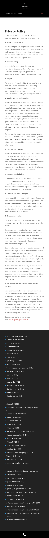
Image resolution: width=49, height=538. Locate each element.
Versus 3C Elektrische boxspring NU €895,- (22, 471)
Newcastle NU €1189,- (14, 459)
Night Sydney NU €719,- (15, 385)
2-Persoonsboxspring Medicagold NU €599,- (23, 510)
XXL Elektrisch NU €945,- (15, 478)
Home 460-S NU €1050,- (15, 371)
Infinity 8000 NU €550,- (15, 499)
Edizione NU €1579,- (14, 438)
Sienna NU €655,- (13, 404)
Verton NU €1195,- (13, 456)
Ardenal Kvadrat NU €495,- (16, 340)
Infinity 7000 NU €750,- (15, 496)
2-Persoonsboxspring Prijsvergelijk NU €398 (23, 503)
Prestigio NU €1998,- (14, 449)
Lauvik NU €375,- (12, 378)
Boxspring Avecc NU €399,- (16, 336)
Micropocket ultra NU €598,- (17, 520)
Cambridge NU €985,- (14, 347)
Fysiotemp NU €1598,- (14, 361)
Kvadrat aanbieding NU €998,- (18, 435)
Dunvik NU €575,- (13, 354)
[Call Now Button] (24, 534)
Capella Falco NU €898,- (15, 350)
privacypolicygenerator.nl (18, 320)
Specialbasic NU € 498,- (15, 482)
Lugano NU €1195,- (13, 382)
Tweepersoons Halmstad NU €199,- (19, 368)
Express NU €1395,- (13, 357)
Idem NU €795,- (12, 375)
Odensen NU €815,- (13, 392)
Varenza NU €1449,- (14, 475)
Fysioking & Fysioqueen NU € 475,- (19, 489)
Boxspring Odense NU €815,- (17, 445)
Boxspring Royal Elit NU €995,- (18, 463)
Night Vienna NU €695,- (15, 389)
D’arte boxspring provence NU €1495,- (20, 431)
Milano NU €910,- (13, 442)
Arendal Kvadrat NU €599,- (16, 414)
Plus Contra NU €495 (14, 396)
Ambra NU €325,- (13, 343)
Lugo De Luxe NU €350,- (15, 506)
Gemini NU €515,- (13, 364)
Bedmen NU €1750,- (14, 421)
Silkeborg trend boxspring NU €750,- (20, 452)
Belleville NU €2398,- (14, 424)
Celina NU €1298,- (13, 428)
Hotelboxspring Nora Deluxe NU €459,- (21, 492)
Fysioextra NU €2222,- (14, 485)
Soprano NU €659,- (13, 417)
